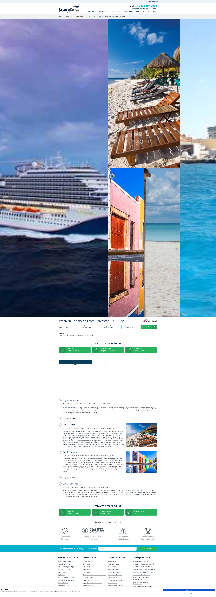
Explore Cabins (108, 362)
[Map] (108, 381)
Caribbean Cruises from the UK (143, 567)
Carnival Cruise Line (80, 16)
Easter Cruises (87, 580)
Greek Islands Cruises (115, 580)
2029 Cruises (87, 572)
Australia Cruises (113, 569)
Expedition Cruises (64, 569)
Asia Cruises (112, 567)
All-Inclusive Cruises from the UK (143, 564)
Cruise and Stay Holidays (66, 567)
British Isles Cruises (114, 572)
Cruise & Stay (116, 12)
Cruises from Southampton (141, 575)
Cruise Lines (128, 12)
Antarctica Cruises (113, 564)
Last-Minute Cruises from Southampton (141, 583)
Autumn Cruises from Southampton (94, 575)
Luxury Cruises (63, 583)
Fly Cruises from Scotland (66, 577)
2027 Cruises (87, 567)
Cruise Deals (91, 12)
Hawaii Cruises (112, 583)
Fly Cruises (61, 575)
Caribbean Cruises (114, 577)
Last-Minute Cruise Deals (66, 580)
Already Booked (153, 1)
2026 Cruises (87, 564)
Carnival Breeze (92, 16)
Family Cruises (62, 572)
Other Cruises (140, 362)
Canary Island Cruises (115, 575)
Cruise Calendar (88, 561)
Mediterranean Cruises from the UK (144, 569)
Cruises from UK (103, 12)
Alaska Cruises (112, 561)
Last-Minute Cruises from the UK (143, 572)
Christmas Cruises (89, 577)
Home (60, 16)
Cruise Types (151, 12)
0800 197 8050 (128, 328)
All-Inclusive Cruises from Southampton (141, 578)
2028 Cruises (87, 569)
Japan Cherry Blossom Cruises (92, 583)
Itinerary (75, 362)
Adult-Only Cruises (64, 564)
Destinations (139, 12)
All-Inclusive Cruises (64, 561)
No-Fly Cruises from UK (140, 561)
